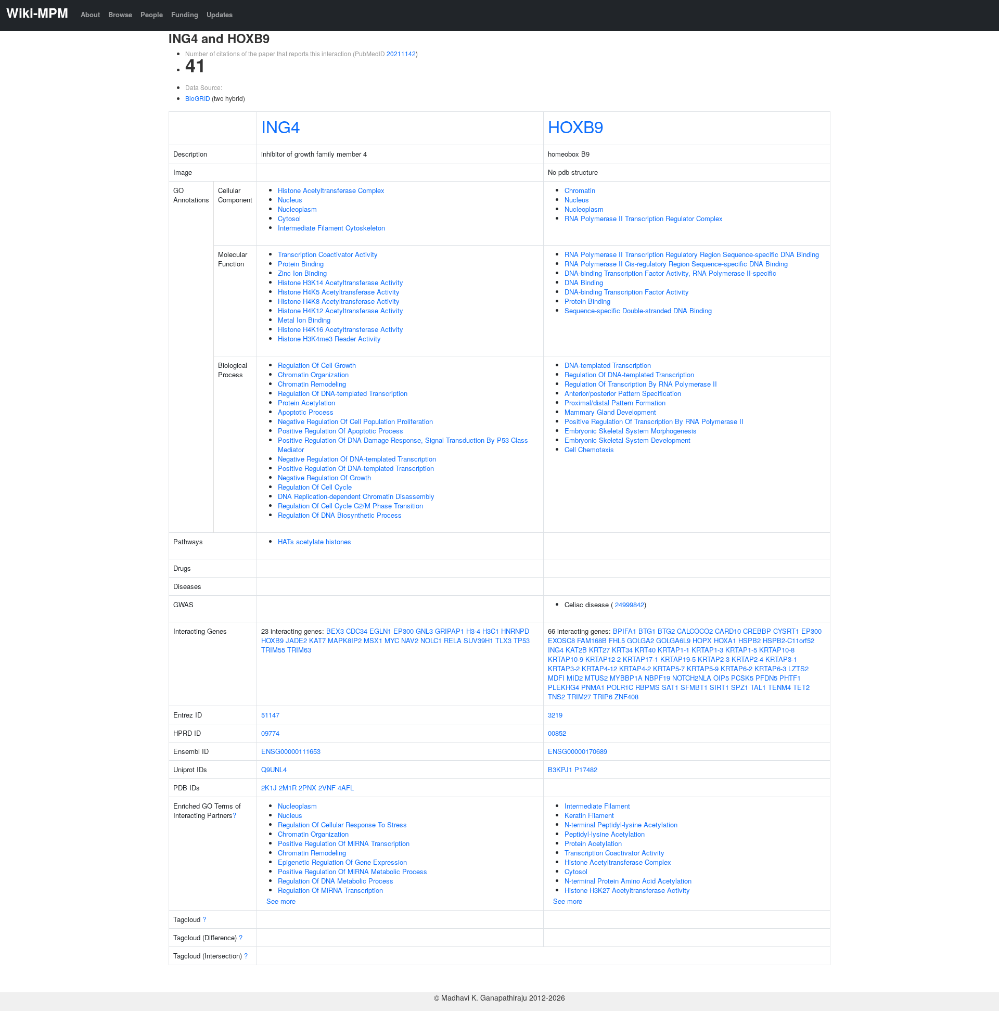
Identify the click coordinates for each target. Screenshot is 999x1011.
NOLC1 (431, 640)
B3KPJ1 (560, 769)
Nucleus (290, 199)
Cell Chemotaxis (589, 449)
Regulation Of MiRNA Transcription (330, 890)
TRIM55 (273, 650)
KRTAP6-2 (736, 668)
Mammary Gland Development (610, 412)
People (151, 14)
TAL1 (758, 687)
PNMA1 (593, 687)
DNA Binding (584, 282)
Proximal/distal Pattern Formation (615, 402)
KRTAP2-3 (713, 659)
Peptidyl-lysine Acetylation (605, 834)
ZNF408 (626, 696)
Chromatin (580, 190)
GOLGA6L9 (673, 640)
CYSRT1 (786, 631)
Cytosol (289, 218)
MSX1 (373, 640)
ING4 (280, 126)
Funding (184, 14)
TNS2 (556, 696)
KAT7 (317, 640)
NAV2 (409, 640)
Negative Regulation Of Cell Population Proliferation (355, 421)
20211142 (401, 53)
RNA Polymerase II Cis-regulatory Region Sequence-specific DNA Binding (676, 263)
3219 (555, 715)
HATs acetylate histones (314, 541)
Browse (120, 14)
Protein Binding (301, 263)
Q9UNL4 (274, 769)
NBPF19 (657, 678)
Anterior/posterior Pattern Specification (623, 393)
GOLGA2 (640, 640)
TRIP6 (602, 696)
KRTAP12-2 (603, 659)
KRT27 (599, 650)
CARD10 (728, 631)
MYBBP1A (626, 678)
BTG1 (647, 631)
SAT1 (670, 687)
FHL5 (617, 640)
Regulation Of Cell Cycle (315, 487)
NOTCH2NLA (691, 678)
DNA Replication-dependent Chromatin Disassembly (356, 496)
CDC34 (356, 631)
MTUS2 (596, 678)
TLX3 (503, 640)
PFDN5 (766, 678)
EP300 (403, 631)
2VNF (327, 787)
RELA (453, 640)
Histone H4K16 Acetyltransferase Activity (340, 329)
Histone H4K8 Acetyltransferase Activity (339, 301)
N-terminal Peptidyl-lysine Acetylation (621, 824)
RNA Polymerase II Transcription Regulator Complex (644, 218)
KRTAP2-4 (747, 659)
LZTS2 (798, 668)
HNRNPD (515, 631)
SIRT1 (719, 687)
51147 (270, 715)
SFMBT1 (694, 687)
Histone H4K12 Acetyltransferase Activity (340, 310)
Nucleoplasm (297, 209)
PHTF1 (790, 678)
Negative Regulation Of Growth (324, 477)
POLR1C (620, 687)
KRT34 (622, 650)
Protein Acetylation (306, 402)
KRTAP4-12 (599, 668)
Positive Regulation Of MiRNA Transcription (343, 843)
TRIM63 (299, 650)
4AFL (346, 787)
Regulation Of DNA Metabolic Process (335, 881)
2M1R (288, 787)
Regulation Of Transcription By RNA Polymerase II (641, 384)
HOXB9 (576, 126)
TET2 (801, 687)
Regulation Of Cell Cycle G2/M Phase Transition (350, 505)
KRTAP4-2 (635, 668)
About (90, 14)
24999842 (629, 604)
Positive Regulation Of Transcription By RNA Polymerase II (654, 421)
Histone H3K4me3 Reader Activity (329, 338)
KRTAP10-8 (777, 650)
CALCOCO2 (695, 631)
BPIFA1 (624, 631)
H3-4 (473, 631)
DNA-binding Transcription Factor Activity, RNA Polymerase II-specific (670, 273)
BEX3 (335, 631)
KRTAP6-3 (770, 668)
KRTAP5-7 (669, 668)
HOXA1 (725, 640)
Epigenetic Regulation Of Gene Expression (342, 862)
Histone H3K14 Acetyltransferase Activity (340, 282)
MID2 (575, 678)
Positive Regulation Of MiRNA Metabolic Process (352, 871)
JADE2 (296, 640)
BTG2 (666, 631)
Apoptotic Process (306, 412)
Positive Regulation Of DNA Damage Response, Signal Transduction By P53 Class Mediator (403, 444)
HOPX (702, 640)
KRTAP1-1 (673, 650)
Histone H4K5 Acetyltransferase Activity (339, 292)
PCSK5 (742, 678)
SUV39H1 (478, 640)
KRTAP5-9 (703, 668)
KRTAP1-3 (707, 650)
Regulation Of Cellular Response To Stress (342, 824)
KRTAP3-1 (781, 659)
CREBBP (757, 631)
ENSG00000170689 (577, 751)
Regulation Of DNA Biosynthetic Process (340, 515)
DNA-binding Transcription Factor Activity (627, 292)
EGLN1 (380, 631)
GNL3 (424, 631)
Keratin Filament (589, 815)
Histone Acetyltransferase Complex (331, 190)
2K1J (269, 787)
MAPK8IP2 (345, 640)
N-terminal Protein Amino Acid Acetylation (628, 881)
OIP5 (721, 678)
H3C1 (490, 631)
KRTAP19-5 (678, 659)
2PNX (307, 787)
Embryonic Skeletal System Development (627, 440)
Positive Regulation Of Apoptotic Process (340, 431)
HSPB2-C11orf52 (788, 640)
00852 (557, 733)
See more (281, 901)
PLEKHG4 (563, 687)
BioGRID (197, 98)
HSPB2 (749, 640)
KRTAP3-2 (564, 668)
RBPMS (647, 687)
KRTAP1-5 (741, 650)
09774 (270, 733)
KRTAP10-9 (565, 659)
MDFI (556, 678)
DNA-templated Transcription (608, 365)
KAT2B (576, 650)
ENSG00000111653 (291, 751)
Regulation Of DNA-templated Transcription (342, 393)
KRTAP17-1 (640, 659)
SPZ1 (739, 687)
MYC (392, 640)
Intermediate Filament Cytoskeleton (331, 228)
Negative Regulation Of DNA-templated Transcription (357, 459)
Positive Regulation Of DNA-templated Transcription (356, 468)
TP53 (522, 640)
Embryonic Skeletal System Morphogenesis (631, 431)
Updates (220, 14)
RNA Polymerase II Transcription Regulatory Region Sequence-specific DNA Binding (692, 254)
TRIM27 (579, 696)
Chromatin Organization (313, 374)
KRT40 (645, 650)
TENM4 (779, 687)
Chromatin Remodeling (312, 384)
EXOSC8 (561, 640)
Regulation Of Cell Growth (317, 365)
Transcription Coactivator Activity (328, 254)
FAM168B (592, 640)
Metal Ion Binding (304, 320)
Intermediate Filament (597, 806)
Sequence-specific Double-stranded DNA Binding (638, 310)
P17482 (585, 769)
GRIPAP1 (449, 631)
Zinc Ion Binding (302, 273)
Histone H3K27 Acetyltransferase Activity (627, 890)
